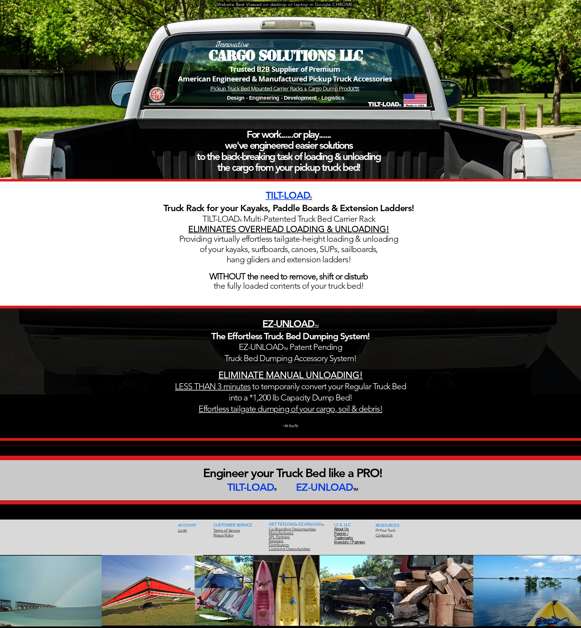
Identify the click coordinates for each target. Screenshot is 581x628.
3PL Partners (279, 537)
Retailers (276, 541)
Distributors (279, 545)
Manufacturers (281, 533)
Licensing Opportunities (289, 549)
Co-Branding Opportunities (292, 529)
